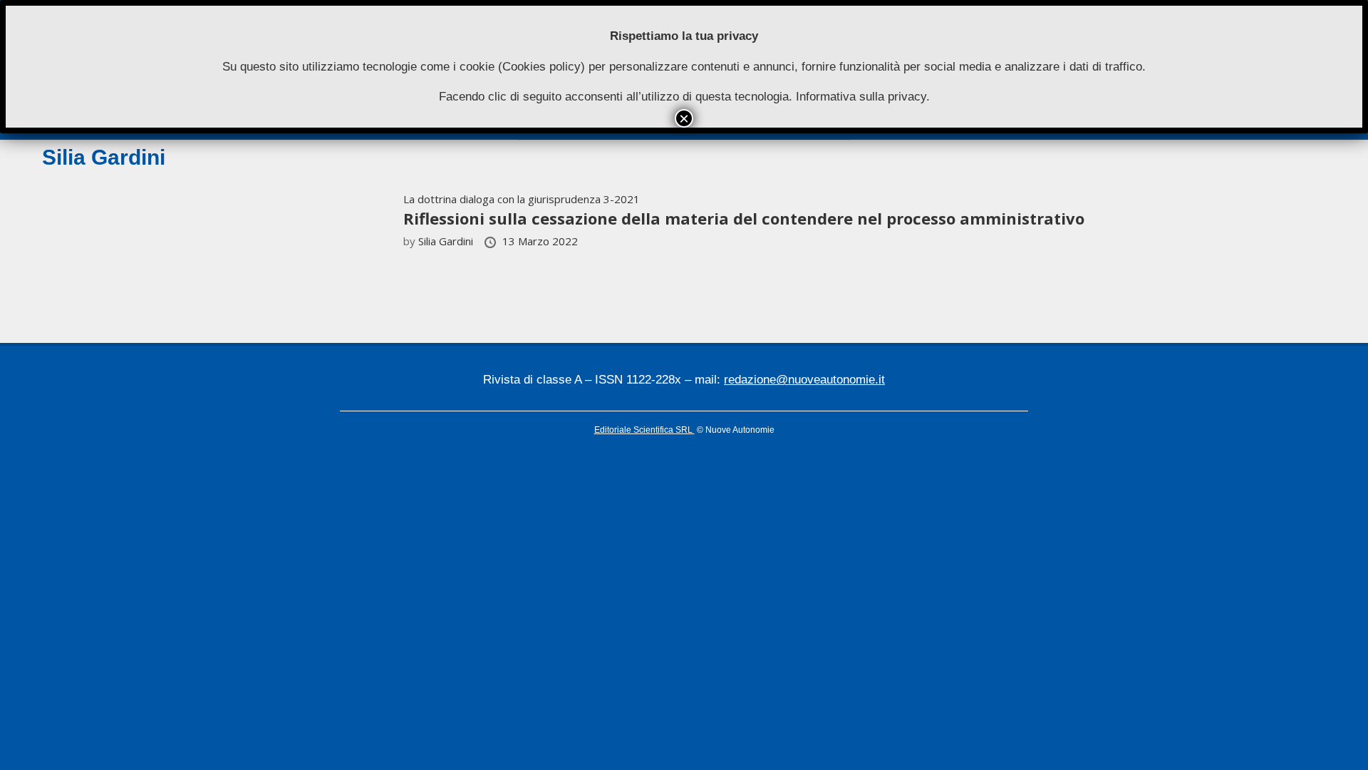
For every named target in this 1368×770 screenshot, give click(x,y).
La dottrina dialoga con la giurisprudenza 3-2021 (521, 199)
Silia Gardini (447, 241)
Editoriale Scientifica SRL (644, 430)
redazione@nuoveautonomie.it (804, 379)
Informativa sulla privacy (861, 96)
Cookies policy (541, 66)
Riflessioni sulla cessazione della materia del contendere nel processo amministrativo (743, 218)
